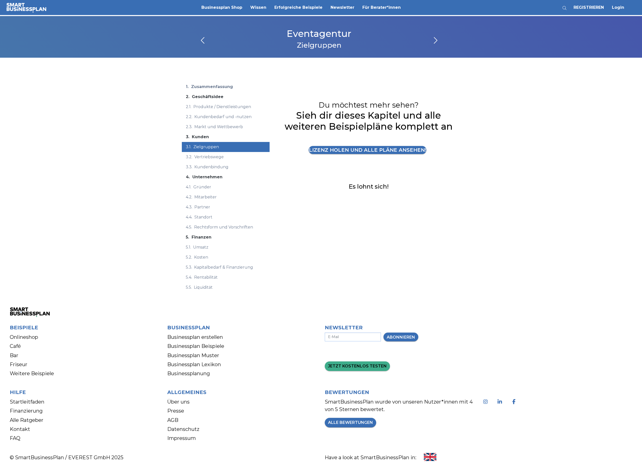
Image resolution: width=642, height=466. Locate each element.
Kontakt (20, 429)
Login (618, 7)
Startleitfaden (27, 402)
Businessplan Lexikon (194, 364)
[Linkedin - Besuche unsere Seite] (501, 401)
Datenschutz (183, 429)
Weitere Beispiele (32, 373)
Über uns (178, 402)
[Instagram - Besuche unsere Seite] (486, 401)
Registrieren (589, 7)
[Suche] (564, 6)
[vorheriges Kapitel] (203, 41)
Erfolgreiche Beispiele (298, 7)
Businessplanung (188, 373)
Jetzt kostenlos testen (357, 366)
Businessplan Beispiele (195, 346)
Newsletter (342, 7)
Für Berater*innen (381, 7)
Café (15, 346)
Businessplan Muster (193, 355)
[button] (221, 8)
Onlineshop (24, 337)
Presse (175, 411)
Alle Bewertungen (350, 422)
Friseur (18, 364)
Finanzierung (26, 411)
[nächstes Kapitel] (435, 41)
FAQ (15, 438)
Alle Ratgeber (26, 420)
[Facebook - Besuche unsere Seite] (515, 401)
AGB (172, 420)
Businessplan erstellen (195, 337)
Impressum (181, 438)
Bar (14, 355)
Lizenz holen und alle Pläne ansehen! (367, 150)
